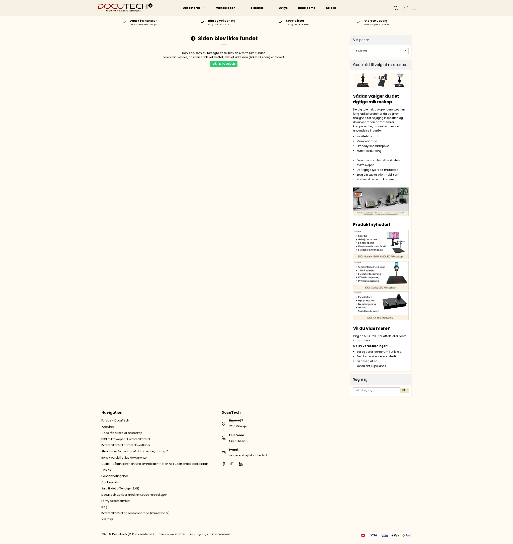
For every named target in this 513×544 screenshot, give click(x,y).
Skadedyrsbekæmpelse (373, 146)
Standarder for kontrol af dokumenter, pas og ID (135, 451)
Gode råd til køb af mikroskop (121, 433)
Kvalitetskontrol (367, 136)
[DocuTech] (125, 8)
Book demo (306, 8)
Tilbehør (257, 8)
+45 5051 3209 (238, 441)
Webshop (108, 427)
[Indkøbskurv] (405, 8)
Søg (404, 390)
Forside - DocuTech (115, 420)
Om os (106, 470)
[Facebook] (224, 465)
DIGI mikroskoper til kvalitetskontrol (125, 439)
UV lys (283, 8)
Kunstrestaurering (369, 151)
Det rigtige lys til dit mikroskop (377, 170)
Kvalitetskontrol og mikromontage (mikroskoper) (135, 513)
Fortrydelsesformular (115, 501)
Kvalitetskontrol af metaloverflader (125, 445)
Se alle (331, 8)
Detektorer (191, 8)
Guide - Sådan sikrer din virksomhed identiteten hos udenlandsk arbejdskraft (154, 464)
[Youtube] (232, 465)
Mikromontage (367, 141)
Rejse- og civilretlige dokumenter (124, 458)
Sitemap (107, 519)
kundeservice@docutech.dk (248, 455)
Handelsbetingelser (114, 476)
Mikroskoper (225, 8)
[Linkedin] (241, 465)
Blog (104, 507)
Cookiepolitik (110, 482)
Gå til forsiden (224, 64)
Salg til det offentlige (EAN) (120, 488)
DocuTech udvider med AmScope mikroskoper (134, 495)
